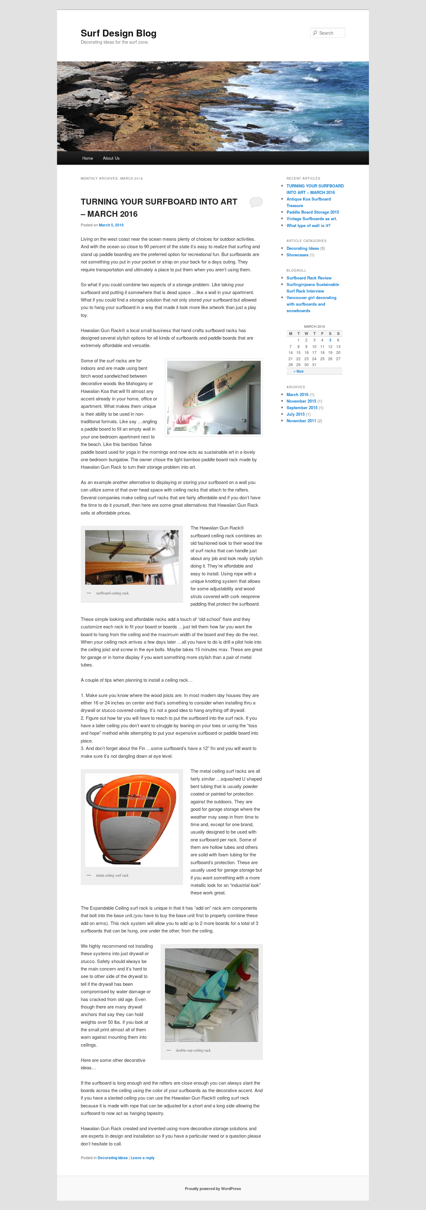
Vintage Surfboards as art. (312, 218)
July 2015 (296, 414)
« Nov (298, 371)
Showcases (297, 255)
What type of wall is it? (309, 225)
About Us (111, 158)
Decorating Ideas (113, 1157)
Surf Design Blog (119, 32)
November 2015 (301, 401)
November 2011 (301, 421)
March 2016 (297, 394)
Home (87, 158)
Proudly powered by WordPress (213, 1188)
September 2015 (302, 407)
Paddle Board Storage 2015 (313, 212)
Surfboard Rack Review (309, 278)
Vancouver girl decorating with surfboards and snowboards (311, 303)
